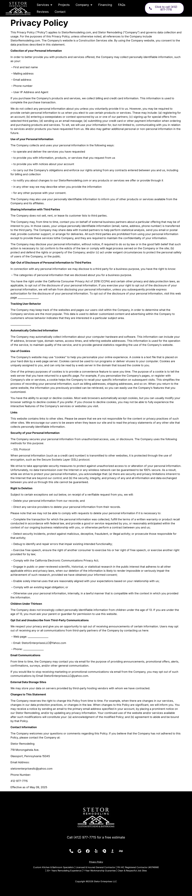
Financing (105, 5)
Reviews (43, 12)
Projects (64, 5)
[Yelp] (96, 851)
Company (82, 5)
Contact (60, 12)
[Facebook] (88, 851)
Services (43, 5)
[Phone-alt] (71, 851)
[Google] (79, 851)
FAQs (121, 5)
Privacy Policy (96, 862)
